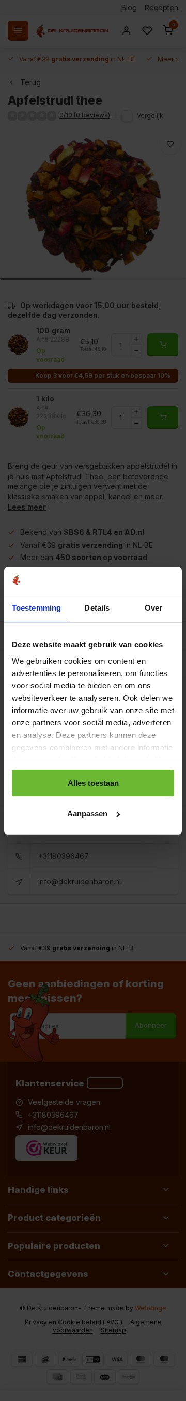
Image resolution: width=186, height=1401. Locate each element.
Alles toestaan (93, 783)
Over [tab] (153, 607)
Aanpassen (87, 813)
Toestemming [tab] (36, 607)
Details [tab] (97, 607)
